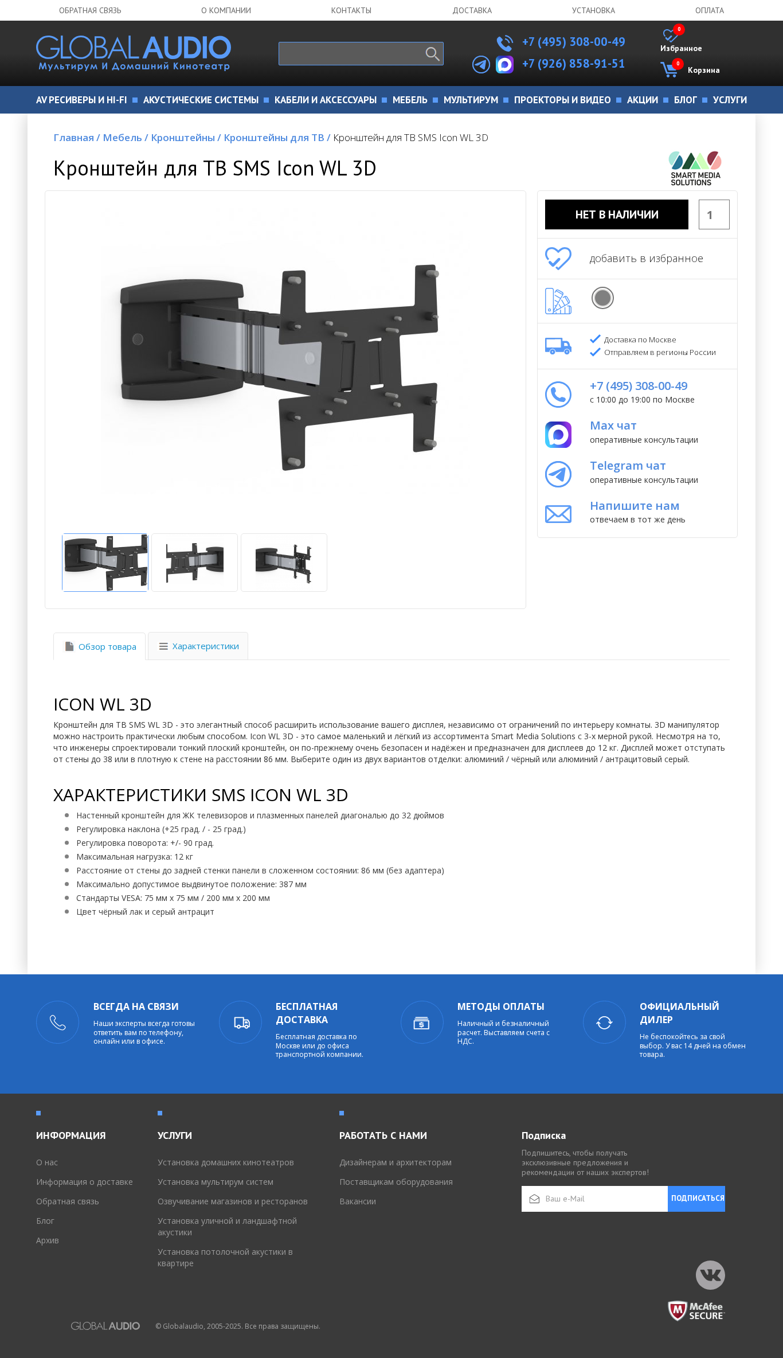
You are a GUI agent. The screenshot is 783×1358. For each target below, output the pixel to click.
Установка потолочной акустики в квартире (225, 1257)
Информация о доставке (84, 1181)
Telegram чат (628, 465)
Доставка (472, 10)
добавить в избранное (646, 258)
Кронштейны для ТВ (277, 137)
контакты (351, 10)
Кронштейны (186, 137)
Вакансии (357, 1201)
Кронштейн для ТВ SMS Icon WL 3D (410, 137)
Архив (47, 1240)
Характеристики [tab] (206, 645)
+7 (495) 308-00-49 (572, 41)
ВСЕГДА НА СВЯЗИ (136, 1006)
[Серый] (603, 298)
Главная (76, 137)
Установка (593, 10)
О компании (226, 10)
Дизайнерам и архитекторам (395, 1162)
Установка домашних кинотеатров (226, 1162)
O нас (47, 1162)
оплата (709, 10)
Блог (45, 1220)
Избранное (681, 41)
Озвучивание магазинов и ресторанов (233, 1201)
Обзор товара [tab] (107, 646)
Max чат (613, 425)
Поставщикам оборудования (396, 1181)
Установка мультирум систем (215, 1181)
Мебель (125, 137)
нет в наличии (617, 214)
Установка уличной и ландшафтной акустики (227, 1226)
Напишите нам (635, 505)
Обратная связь (90, 10)
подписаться (698, 1198)
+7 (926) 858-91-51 (573, 63)
